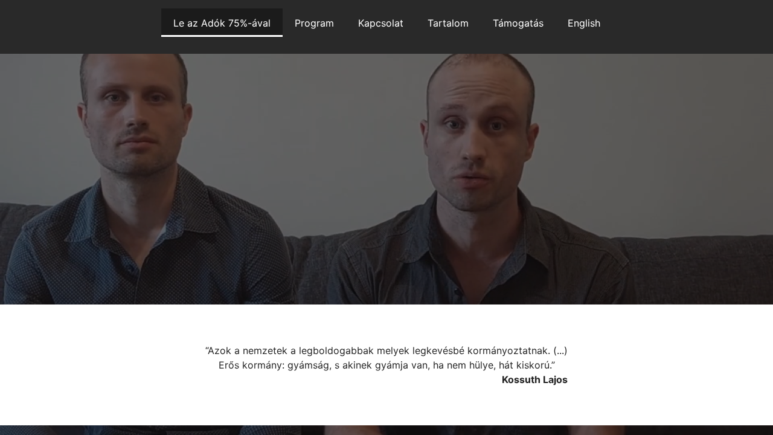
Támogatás (518, 23)
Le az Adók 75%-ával (222, 23)
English (584, 23)
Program (314, 23)
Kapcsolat (380, 23)
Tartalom (448, 23)
